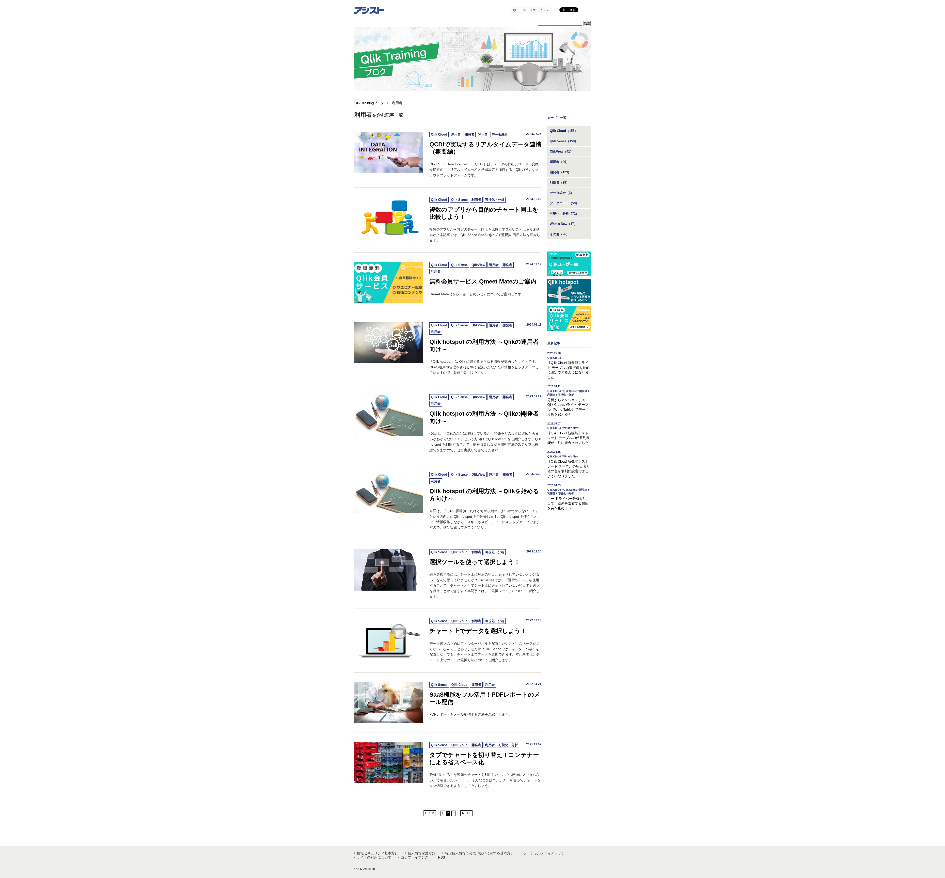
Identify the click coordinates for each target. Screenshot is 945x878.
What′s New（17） (563, 224)
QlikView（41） (561, 151)
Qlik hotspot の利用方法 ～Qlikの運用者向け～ (484, 345)
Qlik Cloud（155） (564, 131)
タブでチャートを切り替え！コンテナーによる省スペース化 (484, 759)
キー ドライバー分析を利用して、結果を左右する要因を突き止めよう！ (568, 497)
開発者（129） (560, 172)
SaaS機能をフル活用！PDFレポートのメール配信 (484, 698)
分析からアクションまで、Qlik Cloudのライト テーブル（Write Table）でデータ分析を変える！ (568, 400)
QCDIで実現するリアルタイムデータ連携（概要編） (485, 148)
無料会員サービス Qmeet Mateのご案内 (482, 281)
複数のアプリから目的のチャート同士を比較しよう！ (483, 213)
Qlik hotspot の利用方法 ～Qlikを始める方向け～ (484, 495)
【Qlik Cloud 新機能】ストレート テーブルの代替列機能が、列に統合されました (568, 433)
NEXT (466, 813)
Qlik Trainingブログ (369, 103)
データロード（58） (564, 203)
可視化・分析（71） (564, 213)
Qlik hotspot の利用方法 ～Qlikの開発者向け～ (484, 417)
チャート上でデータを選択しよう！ (477, 630)
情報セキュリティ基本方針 (377, 853)
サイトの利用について (374, 857)
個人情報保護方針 (421, 853)
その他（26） (559, 234)
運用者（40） (559, 162)
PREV (429, 813)
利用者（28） (559, 182)
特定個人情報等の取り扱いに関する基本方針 (479, 853)
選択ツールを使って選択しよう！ (474, 562)
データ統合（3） (562, 193)
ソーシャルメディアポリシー (545, 853)
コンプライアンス (414, 857)
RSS (441, 857)
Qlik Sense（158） (564, 141)
